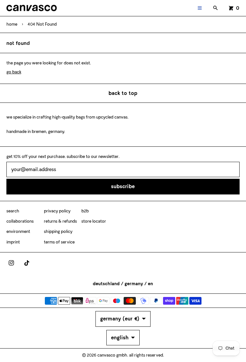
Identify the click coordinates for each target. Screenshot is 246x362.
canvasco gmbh (112, 355)
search (12, 211)
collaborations (20, 221)
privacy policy (57, 211)
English (120, 337)
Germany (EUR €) (120, 319)
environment (18, 231)
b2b (85, 211)
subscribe (123, 186)
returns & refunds (60, 221)
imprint (13, 242)
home (11, 24)
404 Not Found (42, 24)
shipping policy (58, 231)
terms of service (59, 242)
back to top (123, 93)
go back (13, 72)
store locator (93, 221)
